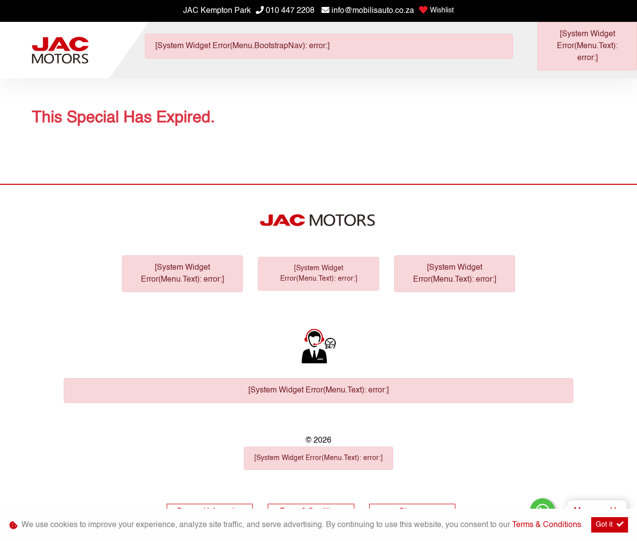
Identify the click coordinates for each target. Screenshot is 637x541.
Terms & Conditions (546, 525)
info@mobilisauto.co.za (372, 11)
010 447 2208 (290, 11)
